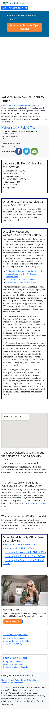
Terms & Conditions (29, 680)
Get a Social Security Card (14, 638)
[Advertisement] (24, 69)
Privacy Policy (14, 680)
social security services (37, 503)
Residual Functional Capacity (15, 667)
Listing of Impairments (13, 664)
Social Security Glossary (15, 657)
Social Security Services (15, 634)
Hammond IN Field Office (19, 548)
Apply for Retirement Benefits (16, 641)
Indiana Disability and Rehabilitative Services (25, 271)
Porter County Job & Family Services (21, 282)
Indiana (38, 105)
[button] (24, 27)
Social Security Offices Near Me (21, 105)
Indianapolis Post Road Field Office (25, 556)
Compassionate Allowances (15, 661)
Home (3, 105)
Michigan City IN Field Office (21, 544)
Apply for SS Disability (12, 643)
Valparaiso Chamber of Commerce (21, 279)
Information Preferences (12, 682)
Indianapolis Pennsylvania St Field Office (23, 561)
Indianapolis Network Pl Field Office (25, 552)
